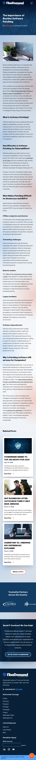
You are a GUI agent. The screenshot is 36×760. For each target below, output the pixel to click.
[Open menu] (31, 3)
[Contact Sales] (32, 756)
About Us (6, 727)
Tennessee (6, 709)
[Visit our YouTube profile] (13, 749)
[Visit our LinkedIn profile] (4, 749)
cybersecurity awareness (14, 410)
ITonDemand (9, 25)
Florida (5, 698)
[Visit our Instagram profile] (8, 749)
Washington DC (7, 718)
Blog (4, 732)
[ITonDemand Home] (13, 3)
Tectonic (19, 689)
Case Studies (7, 730)
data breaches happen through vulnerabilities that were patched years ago (18, 382)
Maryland (5, 704)
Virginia (5, 712)
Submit (23, 745)
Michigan (6, 707)
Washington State (8, 715)
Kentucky (6, 701)
